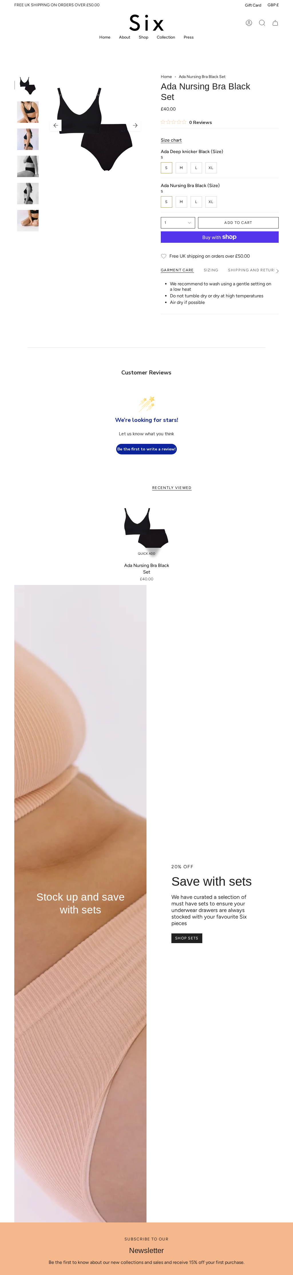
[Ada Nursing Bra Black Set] (146, 530)
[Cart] (275, 23)
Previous (56, 125)
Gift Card (253, 5)
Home (166, 76)
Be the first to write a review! (146, 449)
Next (135, 125)
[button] (143, 37)
